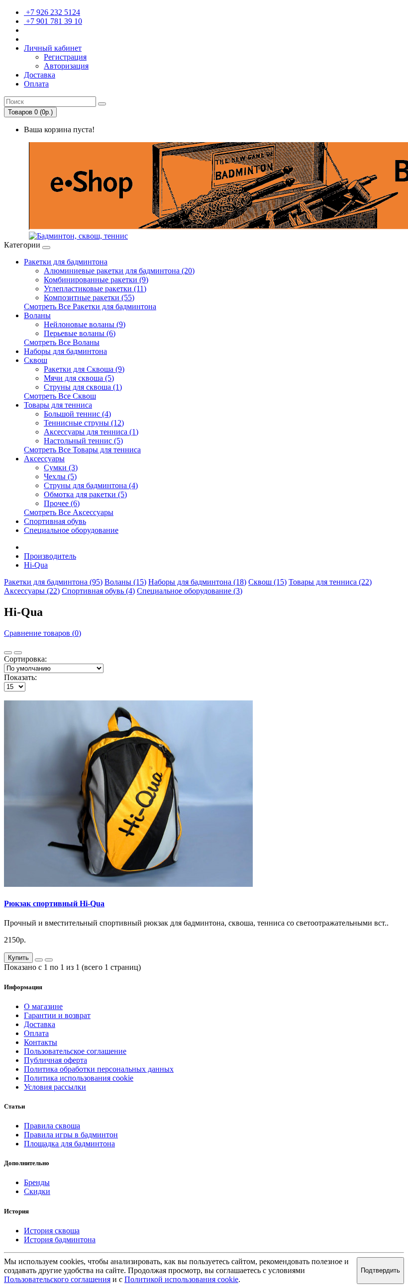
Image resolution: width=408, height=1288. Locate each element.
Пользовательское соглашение (75, 1051)
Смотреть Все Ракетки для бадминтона (90, 306)
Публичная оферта (55, 1060)
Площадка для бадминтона (69, 1143)
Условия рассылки (55, 1087)
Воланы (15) (125, 582)
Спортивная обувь (55, 521)
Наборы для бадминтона (65, 351)
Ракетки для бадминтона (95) (53, 582)
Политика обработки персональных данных (99, 1069)
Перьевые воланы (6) (79, 333)
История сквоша (52, 1230)
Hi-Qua (36, 565)
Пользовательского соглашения (57, 1279)
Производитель (50, 556)
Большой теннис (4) (77, 414)
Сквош (35, 360)
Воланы (37, 315)
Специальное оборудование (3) (189, 591)
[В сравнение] (49, 959)
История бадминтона (60, 1239)
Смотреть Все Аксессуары (68, 512)
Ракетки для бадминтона (65, 262)
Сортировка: (25, 659)
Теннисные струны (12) (84, 423)
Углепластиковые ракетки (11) (95, 288)
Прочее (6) (62, 503)
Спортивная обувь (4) (98, 591)
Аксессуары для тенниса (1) (91, 432)
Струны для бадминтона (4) (91, 485)
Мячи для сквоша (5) (79, 378)
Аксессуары (44, 458)
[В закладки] (39, 959)
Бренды (37, 1182)
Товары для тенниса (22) (330, 582)
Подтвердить (380, 1270)
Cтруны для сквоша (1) (83, 387)
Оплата (36, 1033)
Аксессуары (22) (32, 591)
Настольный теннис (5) (83, 440)
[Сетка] (18, 652)
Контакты (40, 1042)
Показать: (20, 677)
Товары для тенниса (58, 405)
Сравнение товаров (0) (42, 633)
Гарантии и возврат (57, 1015)
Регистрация (65, 57)
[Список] (8, 652)
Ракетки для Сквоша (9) (84, 369)
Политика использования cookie (78, 1078)
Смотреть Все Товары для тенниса (82, 449)
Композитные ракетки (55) (89, 297)
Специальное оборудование (71, 530)
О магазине (43, 1006)
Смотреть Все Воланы (62, 342)
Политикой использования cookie (181, 1279)
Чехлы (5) (60, 476)
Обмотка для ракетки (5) (85, 494)
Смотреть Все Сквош (60, 396)
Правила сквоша (52, 1125)
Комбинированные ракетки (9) (96, 279)
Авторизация (66, 66)
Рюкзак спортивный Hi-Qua (54, 903)
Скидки (37, 1191)
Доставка (39, 1024)
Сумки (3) (61, 467)
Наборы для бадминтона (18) (197, 582)
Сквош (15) (267, 582)
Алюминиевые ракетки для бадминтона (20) (119, 270)
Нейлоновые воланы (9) (84, 324)
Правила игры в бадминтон (71, 1134)
